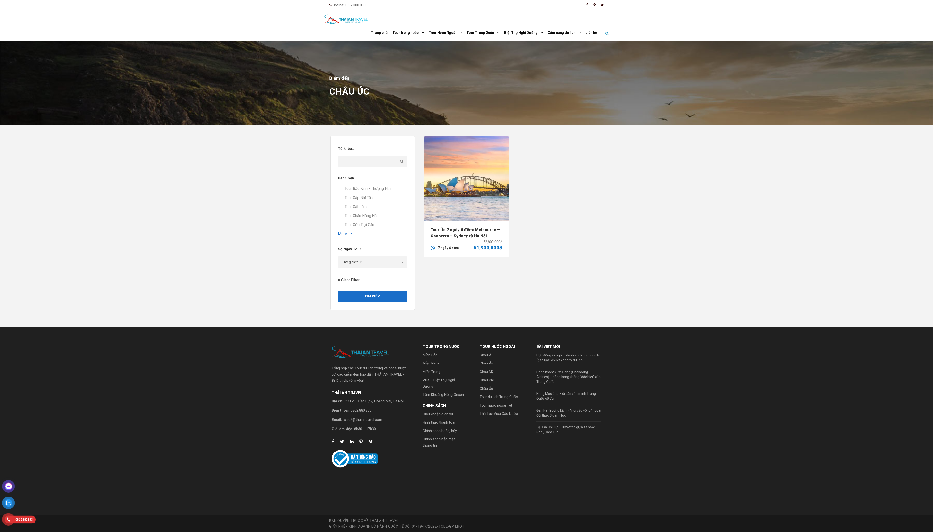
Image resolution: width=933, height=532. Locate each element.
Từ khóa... (346, 148)
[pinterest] (594, 5)
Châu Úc (486, 388)
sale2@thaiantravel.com (363, 419)
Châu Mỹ (486, 372)
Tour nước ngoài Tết (496, 405)
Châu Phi (487, 380)
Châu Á (485, 355)
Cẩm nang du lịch (561, 33)
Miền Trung (431, 372)
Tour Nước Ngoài (442, 33)
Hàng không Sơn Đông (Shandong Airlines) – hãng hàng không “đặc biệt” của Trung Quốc (568, 377)
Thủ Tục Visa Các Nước (499, 413)
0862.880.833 (361, 410)
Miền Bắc (430, 355)
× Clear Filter (349, 280)
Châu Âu (486, 363)
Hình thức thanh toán (439, 422)
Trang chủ (379, 33)
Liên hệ (591, 33)
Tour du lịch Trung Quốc (499, 397)
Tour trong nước (405, 33)
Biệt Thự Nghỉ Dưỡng (520, 33)
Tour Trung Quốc (480, 33)
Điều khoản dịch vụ (438, 414)
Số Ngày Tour (349, 249)
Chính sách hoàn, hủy (440, 431)
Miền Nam (431, 363)
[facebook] (587, 5)
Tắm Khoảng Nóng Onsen (443, 394)
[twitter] (602, 5)
